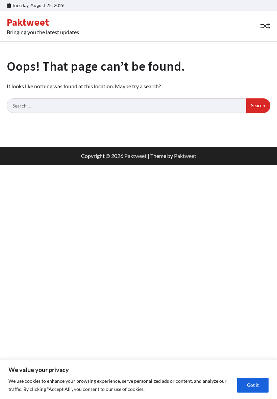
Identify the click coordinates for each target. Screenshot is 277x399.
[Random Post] (265, 26)
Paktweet (28, 22)
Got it (253, 385)
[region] (138, 379)
